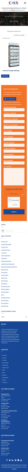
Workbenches (4, 306)
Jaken (2, 317)
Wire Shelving (4, 303)
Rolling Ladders (5, 289)
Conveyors (4, 253)
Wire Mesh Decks (5, 297)
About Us (4, 375)
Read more (5, 76)
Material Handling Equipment (9, 267)
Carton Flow (4, 247)
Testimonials (5, 365)
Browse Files (14, 194)
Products (4, 355)
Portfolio (4, 360)
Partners (4, 380)
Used (2, 295)
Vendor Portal (5, 367)
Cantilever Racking (6, 244)
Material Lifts (4, 269)
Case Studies (5, 362)
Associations (5, 377)
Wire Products (5, 300)
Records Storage (5, 286)
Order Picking (4, 275)
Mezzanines (4, 272)
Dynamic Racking (5, 255)
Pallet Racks (4, 281)
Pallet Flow (4, 278)
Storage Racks (5, 292)
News (3, 372)
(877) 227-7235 (7, 10)
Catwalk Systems (5, 250)
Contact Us (4, 382)
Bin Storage (4, 241)
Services (4, 357)
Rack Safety (4, 283)
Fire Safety (4, 258)
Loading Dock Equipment (7, 264)
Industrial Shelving (6, 261)
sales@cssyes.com (20, 10)
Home (3, 370)
